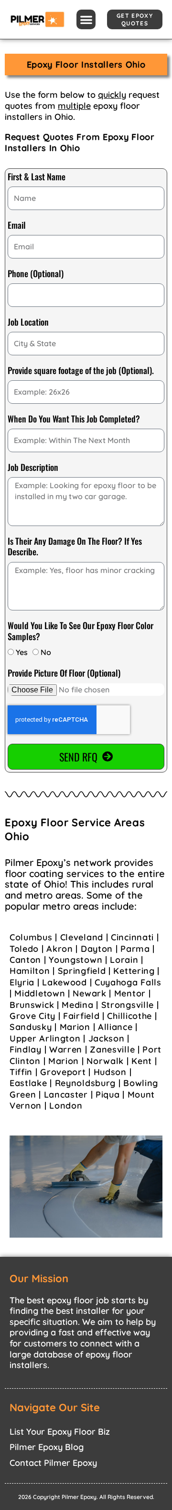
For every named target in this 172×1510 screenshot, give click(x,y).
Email (17, 225)
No (46, 652)
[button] (86, 19)
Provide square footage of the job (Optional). (81, 370)
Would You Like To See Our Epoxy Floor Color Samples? (80, 631)
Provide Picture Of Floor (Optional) (64, 673)
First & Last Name (36, 177)
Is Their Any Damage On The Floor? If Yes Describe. (75, 547)
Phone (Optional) (36, 274)
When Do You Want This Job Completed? (74, 419)
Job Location (28, 322)
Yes (22, 652)
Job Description (33, 467)
